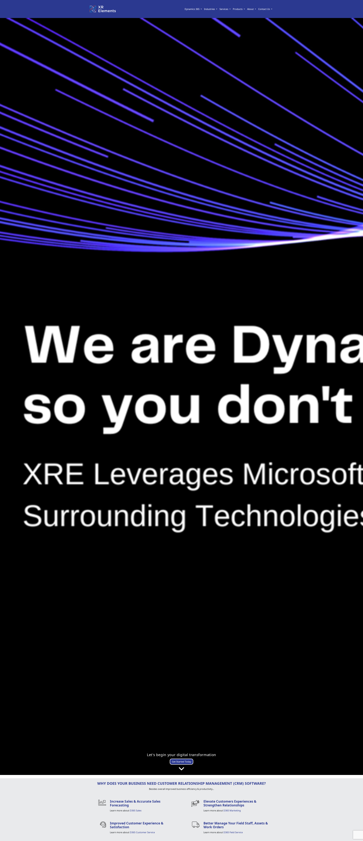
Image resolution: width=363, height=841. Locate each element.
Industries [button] (210, 9)
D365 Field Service (233, 832)
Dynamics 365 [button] (192, 9)
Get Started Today (181, 761)
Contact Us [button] (264, 9)
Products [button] (238, 9)
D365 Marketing (232, 810)
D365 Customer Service (142, 832)
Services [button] (224, 9)
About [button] (250, 9)
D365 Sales (136, 810)
